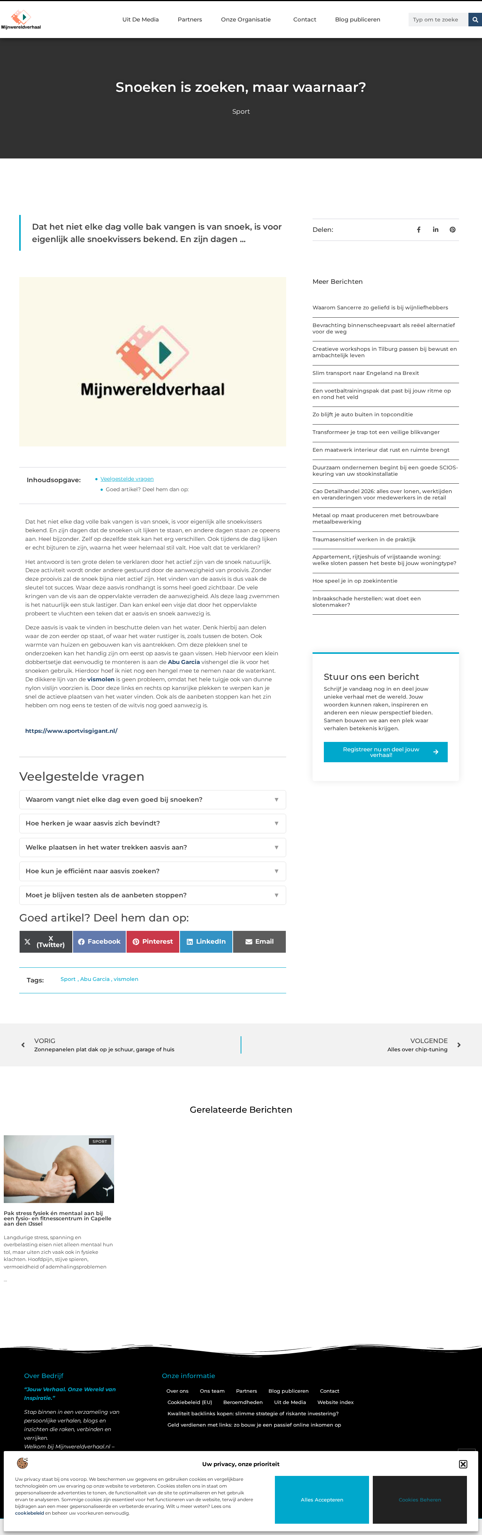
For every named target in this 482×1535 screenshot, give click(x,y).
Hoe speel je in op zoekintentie (355, 580)
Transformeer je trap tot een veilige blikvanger (376, 432)
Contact (304, 19)
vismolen (100, 679)
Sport (241, 111)
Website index (335, 1402)
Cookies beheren (420, 1500)
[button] (463, 1464)
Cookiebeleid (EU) (190, 1402)
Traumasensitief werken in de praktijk (364, 539)
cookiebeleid (29, 1513)
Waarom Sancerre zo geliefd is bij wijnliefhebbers (380, 307)
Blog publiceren (357, 19)
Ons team (212, 1391)
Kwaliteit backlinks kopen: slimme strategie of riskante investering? (253, 1413)
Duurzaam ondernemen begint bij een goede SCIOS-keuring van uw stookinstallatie (385, 470)
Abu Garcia (184, 661)
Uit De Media (140, 19)
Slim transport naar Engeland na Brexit (366, 373)
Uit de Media (290, 1402)
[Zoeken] (475, 19)
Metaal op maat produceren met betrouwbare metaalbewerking (376, 518)
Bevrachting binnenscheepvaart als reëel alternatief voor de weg (384, 328)
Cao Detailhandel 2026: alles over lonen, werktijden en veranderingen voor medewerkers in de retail (382, 494)
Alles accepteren (322, 1500)
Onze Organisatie (246, 19)
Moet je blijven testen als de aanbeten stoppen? (153, 895)
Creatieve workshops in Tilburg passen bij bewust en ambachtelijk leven (385, 352)
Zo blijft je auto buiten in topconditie (363, 414)
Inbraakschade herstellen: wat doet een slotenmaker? (367, 601)
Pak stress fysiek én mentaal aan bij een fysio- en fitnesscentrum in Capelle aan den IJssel (57, 1218)
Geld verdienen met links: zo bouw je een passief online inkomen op (254, 1425)
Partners (190, 19)
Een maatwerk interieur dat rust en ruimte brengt (381, 449)
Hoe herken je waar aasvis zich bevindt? (153, 823)
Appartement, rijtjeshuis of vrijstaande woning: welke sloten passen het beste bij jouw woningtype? (384, 559)
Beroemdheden (243, 1402)
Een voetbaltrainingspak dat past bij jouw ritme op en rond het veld (382, 394)
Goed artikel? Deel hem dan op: (147, 489)
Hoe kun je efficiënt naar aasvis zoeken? (153, 871)
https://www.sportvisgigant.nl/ (71, 730)
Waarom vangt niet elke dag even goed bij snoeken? (153, 799)
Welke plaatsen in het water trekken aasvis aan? (153, 847)
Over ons (177, 1391)
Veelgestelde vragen (127, 478)
